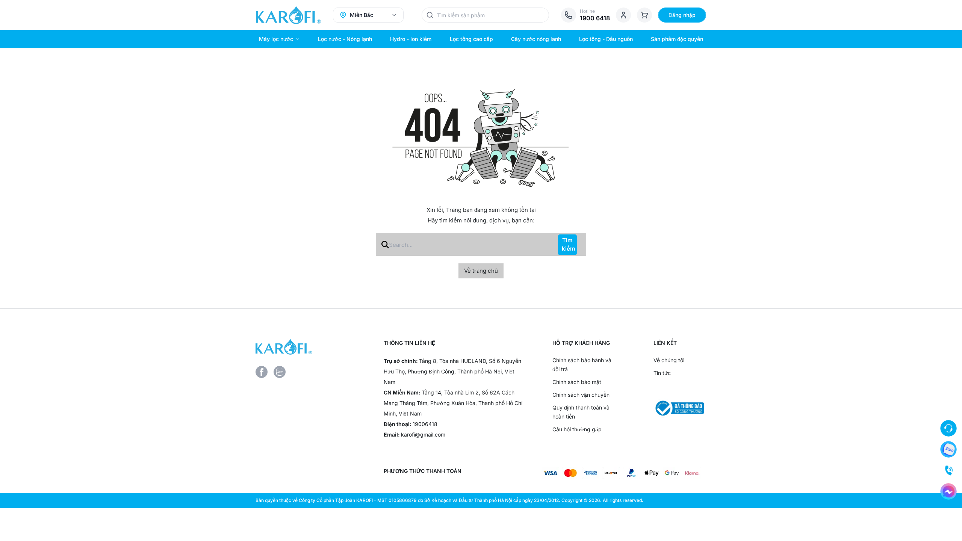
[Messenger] (948, 491)
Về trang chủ (481, 270)
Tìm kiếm (568, 244)
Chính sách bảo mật (576, 382)
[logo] (288, 15)
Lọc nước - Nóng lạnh (345, 39)
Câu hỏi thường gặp (577, 429)
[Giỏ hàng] (644, 15)
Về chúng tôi (668, 360)
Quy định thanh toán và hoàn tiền (581, 412)
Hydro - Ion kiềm (410, 39)
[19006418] (948, 470)
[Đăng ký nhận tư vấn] (948, 428)
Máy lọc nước (276, 39)
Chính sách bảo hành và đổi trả (581, 364)
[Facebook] (262, 372)
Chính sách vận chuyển (581, 394)
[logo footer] (308, 347)
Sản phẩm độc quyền (677, 39)
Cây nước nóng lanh (536, 39)
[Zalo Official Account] (948, 449)
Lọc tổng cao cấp (471, 39)
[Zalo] (280, 372)
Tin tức (662, 373)
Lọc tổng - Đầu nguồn (606, 39)
